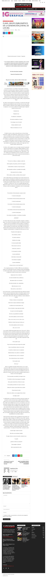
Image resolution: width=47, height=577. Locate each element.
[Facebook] (40, 2)
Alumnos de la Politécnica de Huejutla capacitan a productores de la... (26, 539)
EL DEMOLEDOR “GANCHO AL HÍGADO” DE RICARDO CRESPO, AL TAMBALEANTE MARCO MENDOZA (7, 487)
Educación (33, 534)
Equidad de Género (8, 19)
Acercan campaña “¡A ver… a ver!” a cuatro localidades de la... (26, 533)
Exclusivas (11, 21)
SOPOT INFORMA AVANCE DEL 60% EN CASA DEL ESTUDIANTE (23, 462)
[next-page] (29, 476)
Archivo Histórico (35, 0)
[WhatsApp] (12, 33)
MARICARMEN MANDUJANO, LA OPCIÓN (24, 486)
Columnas (33, 529)
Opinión (33, 532)
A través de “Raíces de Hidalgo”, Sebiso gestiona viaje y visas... (26, 529)
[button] (43, 9)
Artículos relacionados (7, 476)
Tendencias (23, 0)
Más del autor (15, 476)
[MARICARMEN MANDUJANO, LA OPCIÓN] (25, 481)
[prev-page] (27, 476)
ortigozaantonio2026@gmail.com (8, 536)
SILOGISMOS (15, 0)
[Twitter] (44, 2)
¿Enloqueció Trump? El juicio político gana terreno (9, 462)
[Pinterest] (9, 33)
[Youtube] (16, 471)
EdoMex (30, 0)
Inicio (12, 0)
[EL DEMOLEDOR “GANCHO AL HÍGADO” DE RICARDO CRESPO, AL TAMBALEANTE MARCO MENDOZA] (7, 481)
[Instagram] (42, 2)
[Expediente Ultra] (23, 5)
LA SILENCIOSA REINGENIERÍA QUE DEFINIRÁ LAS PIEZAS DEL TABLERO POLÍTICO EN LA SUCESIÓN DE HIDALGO (16, 488)
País (27, 0)
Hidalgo (19, 0)
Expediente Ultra (14, 468)
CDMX (39, 0)
